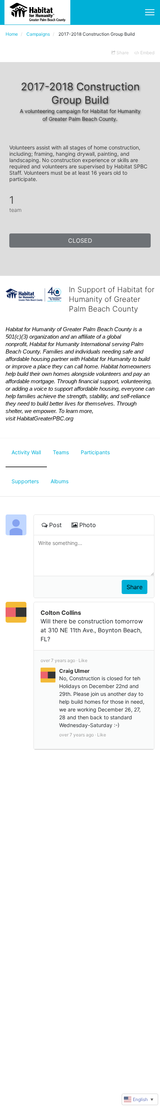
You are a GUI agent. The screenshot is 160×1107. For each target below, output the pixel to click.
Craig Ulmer (74, 671)
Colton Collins (61, 612)
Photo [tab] (87, 525)
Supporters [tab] (25, 481)
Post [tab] (55, 525)
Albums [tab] (59, 481)
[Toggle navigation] (149, 12)
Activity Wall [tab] (26, 452)
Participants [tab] (95, 452)
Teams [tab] (61, 452)
